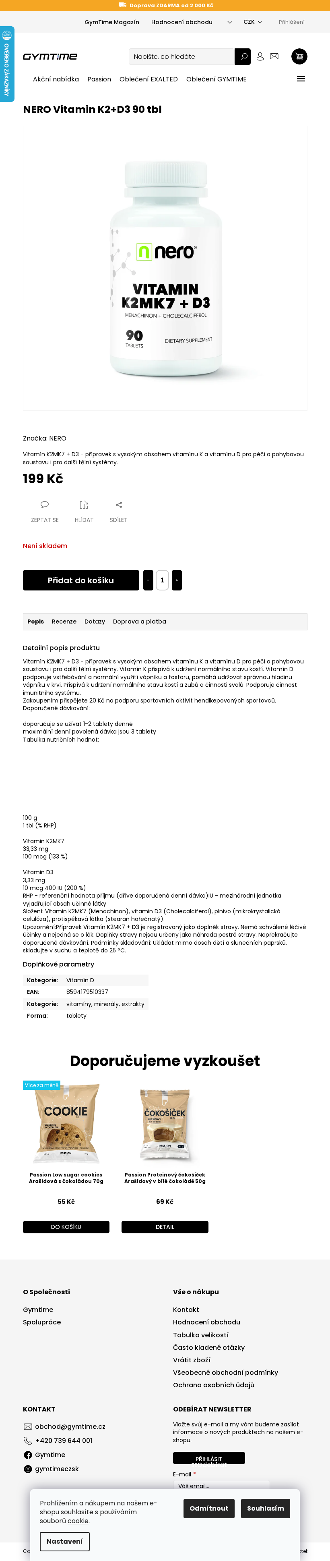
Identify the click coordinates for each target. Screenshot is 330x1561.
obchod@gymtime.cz (70, 1426)
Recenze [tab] (64, 621)
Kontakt (186, 1309)
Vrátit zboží (191, 1360)
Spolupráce (42, 1322)
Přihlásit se (207, 1459)
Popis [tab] (35, 621)
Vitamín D (80, 980)
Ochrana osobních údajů (213, 1385)
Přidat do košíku (81, 580)
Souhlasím (265, 1508)
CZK (249, 22)
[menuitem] (56, 79)
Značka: (44, 438)
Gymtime (38, 1309)
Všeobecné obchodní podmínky (225, 1372)
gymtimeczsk (57, 1469)
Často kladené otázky (209, 1347)
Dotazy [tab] (95, 621)
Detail (165, 1227)
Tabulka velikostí (201, 1335)
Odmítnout (209, 1508)
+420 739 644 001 (63, 1440)
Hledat (243, 56)
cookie (78, 1521)
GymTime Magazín (112, 22)
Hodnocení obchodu (181, 22)
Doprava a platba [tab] (139, 621)
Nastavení (65, 1541)
